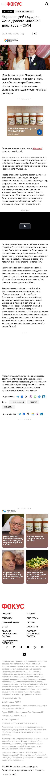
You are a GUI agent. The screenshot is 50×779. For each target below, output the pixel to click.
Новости (7, 614)
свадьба (8, 407)
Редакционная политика (10, 641)
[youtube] (28, 647)
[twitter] (14, 647)
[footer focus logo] (13, 606)
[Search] (47, 4)
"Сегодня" (37, 148)
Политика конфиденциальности (17, 770)
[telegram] (21, 647)
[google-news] (42, 647)
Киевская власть (24, 12)
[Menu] (3, 4)
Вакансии (32, 627)
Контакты (39, 770)
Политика (8, 12)
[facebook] (7, 647)
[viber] (35, 647)
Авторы (31, 622)
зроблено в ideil (9, 774)
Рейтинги (7, 618)
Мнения (31, 614)
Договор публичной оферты (33, 633)
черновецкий (18, 402)
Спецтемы (32, 618)
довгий (34, 402)
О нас (5, 627)
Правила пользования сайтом (9, 633)
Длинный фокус (11, 622)
